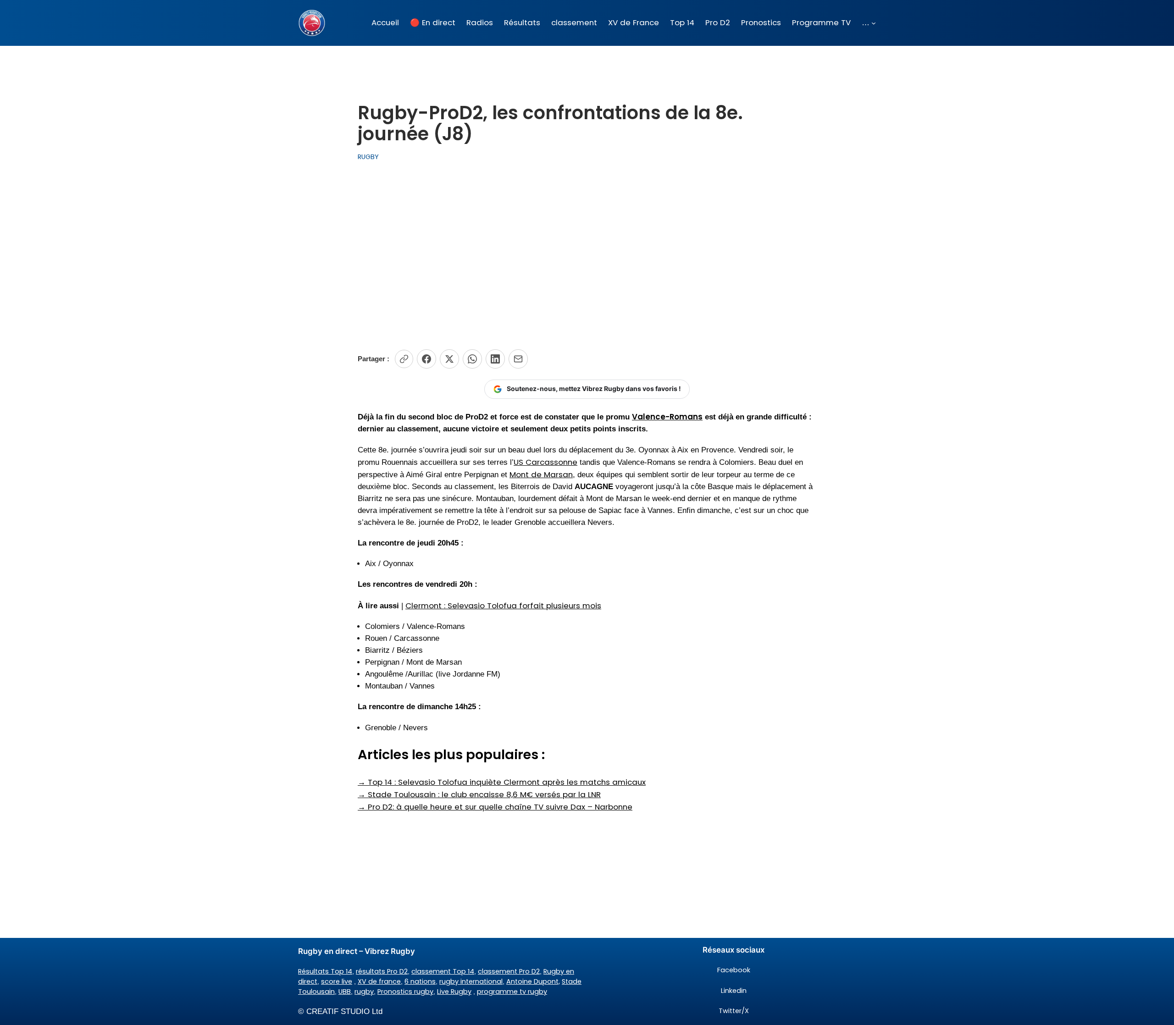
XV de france (379, 981)
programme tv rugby (512, 991)
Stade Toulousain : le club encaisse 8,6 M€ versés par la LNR (479, 794)
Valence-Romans (667, 416)
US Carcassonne (545, 462)
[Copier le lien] (404, 359)
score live (336, 981)
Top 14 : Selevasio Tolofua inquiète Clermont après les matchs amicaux (502, 782)
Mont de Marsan (541, 474)
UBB (344, 991)
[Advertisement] (587, 256)
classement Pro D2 (509, 971)
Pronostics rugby (405, 991)
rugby (364, 991)
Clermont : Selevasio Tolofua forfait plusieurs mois (503, 605)
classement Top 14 (442, 971)
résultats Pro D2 (382, 971)
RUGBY (368, 156)
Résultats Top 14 (325, 971)
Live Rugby (454, 991)
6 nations (420, 981)
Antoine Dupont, (533, 981)
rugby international (471, 981)
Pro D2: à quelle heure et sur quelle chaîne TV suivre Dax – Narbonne (495, 806)
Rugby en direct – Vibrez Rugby (356, 951)
